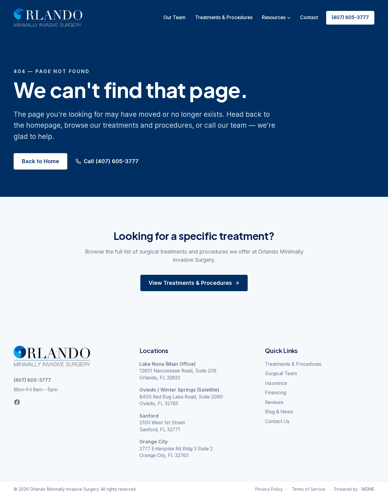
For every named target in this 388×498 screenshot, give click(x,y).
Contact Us (277, 421)
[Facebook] (17, 402)
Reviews (274, 402)
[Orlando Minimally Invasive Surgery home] (48, 17)
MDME (368, 489)
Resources (274, 17)
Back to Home (40, 161)
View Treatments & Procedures (190, 283)
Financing (275, 392)
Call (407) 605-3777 (111, 161)
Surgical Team (281, 373)
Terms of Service (308, 489)
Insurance (276, 383)
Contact (309, 17)
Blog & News (279, 412)
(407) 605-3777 (350, 17)
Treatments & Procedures (224, 17)
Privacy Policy (269, 489)
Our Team (174, 17)
